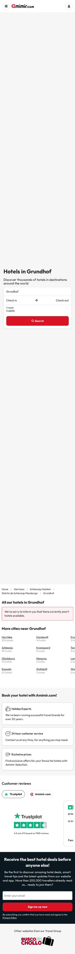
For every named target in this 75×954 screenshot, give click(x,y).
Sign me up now (37, 906)
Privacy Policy (10, 917)
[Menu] (6, 6)
